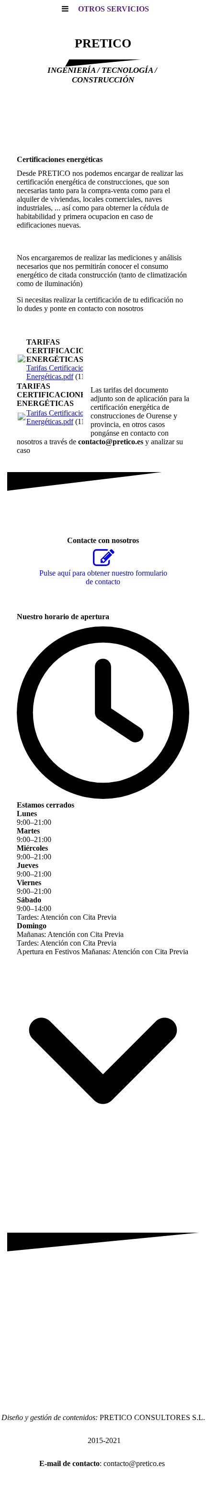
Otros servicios (113, 9)
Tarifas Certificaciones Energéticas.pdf (60, 372)
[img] (103, 120)
